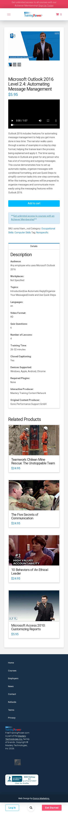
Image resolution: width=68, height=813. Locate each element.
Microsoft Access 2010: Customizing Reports (28, 627)
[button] (9, 14)
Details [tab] (33, 246)
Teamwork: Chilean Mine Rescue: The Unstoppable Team (33, 461)
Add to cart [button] (35, 449)
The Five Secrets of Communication (24, 516)
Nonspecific (42, 232)
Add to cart (34, 203)
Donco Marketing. (41, 798)
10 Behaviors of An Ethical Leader (29, 571)
